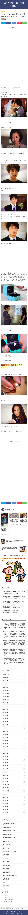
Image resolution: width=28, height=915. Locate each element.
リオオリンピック (9, 848)
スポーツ (6, 841)
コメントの (8, 899)
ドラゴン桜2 (7, 844)
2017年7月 (13, 762)
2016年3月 (13, 813)
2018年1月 (13, 750)
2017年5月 (14, 769)
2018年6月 (13, 740)
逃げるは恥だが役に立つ (10, 875)
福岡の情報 (7, 865)
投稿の (7, 897)
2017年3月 (14, 775)
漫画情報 (6, 861)
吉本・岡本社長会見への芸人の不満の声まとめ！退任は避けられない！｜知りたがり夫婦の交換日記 (14, 643)
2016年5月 (13, 806)
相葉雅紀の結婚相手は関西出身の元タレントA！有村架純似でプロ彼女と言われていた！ (14, 597)
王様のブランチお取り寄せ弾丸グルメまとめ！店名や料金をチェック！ (13, 611)
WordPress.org (8, 901)
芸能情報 (6, 868)
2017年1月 (14, 781)
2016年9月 (14, 794)
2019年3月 (14, 721)
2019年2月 (14, 725)
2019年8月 (13, 706)
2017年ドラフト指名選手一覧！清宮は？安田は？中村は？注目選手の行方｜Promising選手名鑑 (15, 652)
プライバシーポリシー (11, 911)
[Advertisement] (14, 42)
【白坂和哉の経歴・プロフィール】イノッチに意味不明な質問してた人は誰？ (14, 592)
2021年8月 (13, 681)
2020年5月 (13, 684)
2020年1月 (13, 690)
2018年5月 (13, 743)
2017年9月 (13, 756)
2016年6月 (13, 803)
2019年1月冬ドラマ (9, 837)
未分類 (3, 11)
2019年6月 (13, 712)
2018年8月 (13, 734)
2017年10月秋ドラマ (10, 823)
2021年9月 (13, 677)
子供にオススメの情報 (10, 851)
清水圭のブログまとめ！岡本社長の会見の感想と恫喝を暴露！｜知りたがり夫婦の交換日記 (14, 626)
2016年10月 (14, 791)
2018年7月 (13, 737)
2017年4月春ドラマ (9, 830)
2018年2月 (13, 747)
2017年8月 (14, 759)
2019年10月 (13, 699)
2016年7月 (14, 800)
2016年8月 (14, 797)
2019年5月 (13, 715)
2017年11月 (13, 753)
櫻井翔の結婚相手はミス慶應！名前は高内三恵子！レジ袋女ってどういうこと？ (14, 602)
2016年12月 (14, 784)
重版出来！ (7, 879)
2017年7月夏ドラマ (9, 834)
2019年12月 (13, 693)
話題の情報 (7, 872)
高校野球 (6, 885)
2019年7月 (13, 709)
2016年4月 (14, 809)
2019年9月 (13, 703)
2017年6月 (14, 765)
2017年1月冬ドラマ (9, 827)
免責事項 (19, 911)
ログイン (6, 895)
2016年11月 (13, 787)
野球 (5, 882)
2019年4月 (14, 718)
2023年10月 (13, 674)
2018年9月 (13, 731)
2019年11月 (13, 696)
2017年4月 (14, 772)
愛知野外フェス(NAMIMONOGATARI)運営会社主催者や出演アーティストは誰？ (13, 607)
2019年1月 (14, 728)
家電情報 (6, 854)
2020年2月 (13, 687)
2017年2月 (14, 778)
